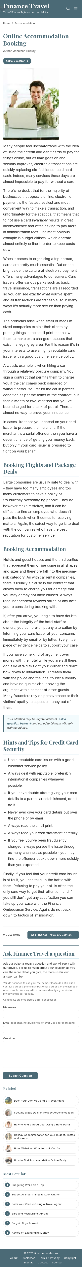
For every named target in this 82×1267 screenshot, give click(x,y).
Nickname (9, 1007)
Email (39, 1022)
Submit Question (20, 1075)
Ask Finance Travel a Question (51, 934)
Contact (43, 1262)
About (14, 1257)
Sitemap (28, 1262)
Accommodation (25, 23)
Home (6, 23)
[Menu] (76, 9)
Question (9, 1038)
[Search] (68, 9)
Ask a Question (15, 60)
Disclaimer (28, 1257)
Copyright (70, 1257)
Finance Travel (26, 6)
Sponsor (57, 1262)
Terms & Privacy (49, 1257)
